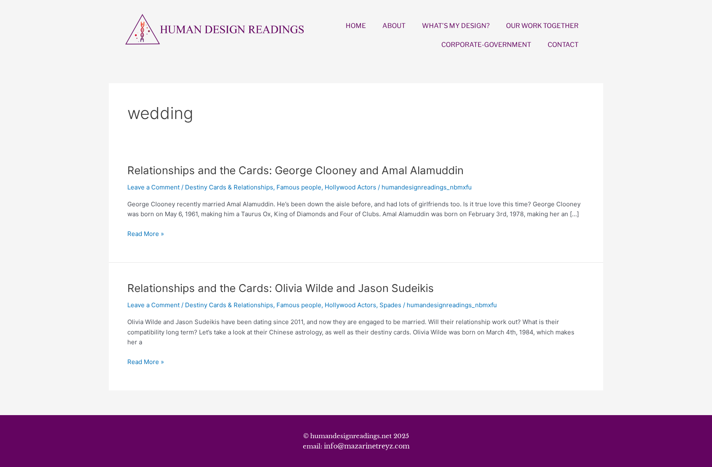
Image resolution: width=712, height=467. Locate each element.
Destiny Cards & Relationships (229, 187)
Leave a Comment (153, 187)
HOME (356, 26)
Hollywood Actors (350, 187)
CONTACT (563, 45)
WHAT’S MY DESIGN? (456, 26)
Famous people (298, 187)
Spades (390, 305)
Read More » (145, 234)
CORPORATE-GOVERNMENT (486, 45)
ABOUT (393, 26)
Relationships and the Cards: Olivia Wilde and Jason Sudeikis (280, 288)
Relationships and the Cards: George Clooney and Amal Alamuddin (295, 170)
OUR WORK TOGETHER (542, 26)
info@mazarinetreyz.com (367, 446)
